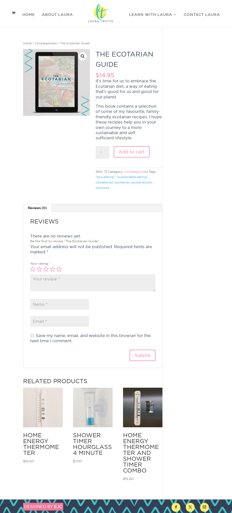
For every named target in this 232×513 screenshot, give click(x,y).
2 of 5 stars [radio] (39, 269)
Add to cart (132, 151)
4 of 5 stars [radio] (52, 269)
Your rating (40, 263)
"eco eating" (105, 177)
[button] (83, 56)
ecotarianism (141, 182)
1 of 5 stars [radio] (33, 269)
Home (28, 15)
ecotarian (122, 182)
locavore (102, 188)
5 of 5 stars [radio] (59, 269)
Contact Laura (202, 15)
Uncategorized (46, 43)
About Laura (57, 15)
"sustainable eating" (132, 177)
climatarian (104, 182)
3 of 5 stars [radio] (46, 269)
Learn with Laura (150, 15)
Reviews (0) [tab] (37, 208)
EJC (58, 506)
